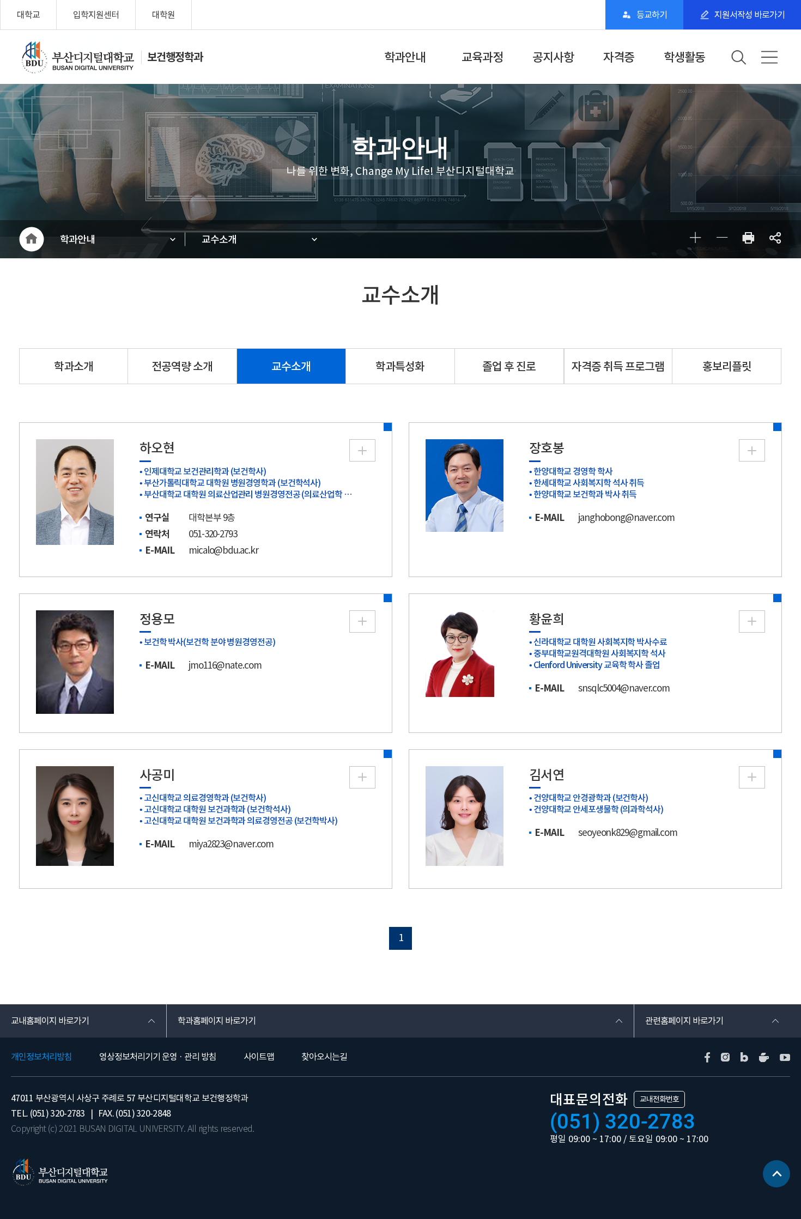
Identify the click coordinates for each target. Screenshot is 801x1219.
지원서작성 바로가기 (749, 14)
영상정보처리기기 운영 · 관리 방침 (157, 1056)
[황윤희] (460, 653)
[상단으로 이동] (776, 1173)
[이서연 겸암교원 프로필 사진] (464, 815)
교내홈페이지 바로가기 (50, 1020)
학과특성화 (399, 366)
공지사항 (553, 57)
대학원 (163, 14)
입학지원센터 (96, 14)
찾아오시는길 (324, 1056)
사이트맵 (259, 1056)
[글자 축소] (722, 239)
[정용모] (75, 661)
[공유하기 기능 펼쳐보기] (775, 239)
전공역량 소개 (182, 366)
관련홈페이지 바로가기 (684, 1020)
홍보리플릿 (726, 366)
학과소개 (73, 366)
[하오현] (75, 491)
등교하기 (651, 14)
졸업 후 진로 (509, 366)
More (362, 450)
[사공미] (75, 815)
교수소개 (219, 239)
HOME (31, 239)
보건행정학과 (175, 57)
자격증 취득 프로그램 (618, 366)
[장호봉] (464, 485)
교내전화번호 (659, 1099)
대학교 (28, 14)
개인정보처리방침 (41, 1056)
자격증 (618, 57)
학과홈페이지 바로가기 (217, 1020)
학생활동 (684, 57)
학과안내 (405, 57)
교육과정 (482, 57)
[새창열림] (748, 239)
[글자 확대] (695, 239)
